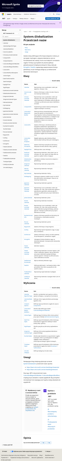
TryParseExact (37, 348)
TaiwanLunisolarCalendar (26, 252)
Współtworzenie (49, 455)
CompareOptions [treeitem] (7, 61)
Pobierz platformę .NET (52, 18)
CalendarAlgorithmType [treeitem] (9, 46)
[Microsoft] (3, 14)
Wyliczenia (28, 49)
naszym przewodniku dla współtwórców (32, 408)
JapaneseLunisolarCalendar (26, 189)
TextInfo (33, 67)
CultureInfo (27, 125)
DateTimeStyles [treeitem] (7, 81)
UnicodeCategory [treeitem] (8, 167)
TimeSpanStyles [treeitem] (7, 161)
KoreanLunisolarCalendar (26, 207)
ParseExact (54, 346)
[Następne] (50, 14)
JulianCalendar (28, 197)
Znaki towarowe (49, 457)
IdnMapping (27, 176)
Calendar (26, 87)
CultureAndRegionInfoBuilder (27, 113)
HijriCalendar (27, 173)
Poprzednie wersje (33, 455)
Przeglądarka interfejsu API (40, 31)
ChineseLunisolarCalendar (26, 98)
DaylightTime (27, 149)
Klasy (26, 47)
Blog (40, 455)
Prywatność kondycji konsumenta (19, 457)
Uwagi (26, 52)
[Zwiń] (20, 30)
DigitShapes (27, 326)
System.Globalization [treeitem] (9, 40)
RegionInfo (27, 226)
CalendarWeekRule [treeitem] (8, 49)
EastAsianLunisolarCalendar (26, 154)
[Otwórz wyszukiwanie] (53, 14)
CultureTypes (27, 315)
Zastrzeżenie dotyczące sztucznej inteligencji (13, 455)
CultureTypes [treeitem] (6, 75)
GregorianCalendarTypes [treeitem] (10, 99)
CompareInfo (27, 107)
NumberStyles (28, 336)
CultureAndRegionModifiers (27, 310)
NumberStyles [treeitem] (7, 129)
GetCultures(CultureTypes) (51, 317)
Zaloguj (58, 14)
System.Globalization (29, 364)
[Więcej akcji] (59, 31)
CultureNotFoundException (27, 139)
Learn (25, 31)
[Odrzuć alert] (58, 3)
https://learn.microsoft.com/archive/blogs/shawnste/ (43, 367)
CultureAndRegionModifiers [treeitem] (10, 67)
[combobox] (11, 33)
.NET (30, 31)
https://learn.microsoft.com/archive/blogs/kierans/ (42, 369)
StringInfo (26, 67)
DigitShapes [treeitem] (6, 87)
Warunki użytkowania (37, 457)
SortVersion (27, 234)
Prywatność (4, 457)
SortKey (26, 230)
